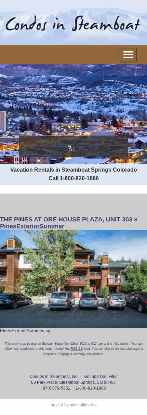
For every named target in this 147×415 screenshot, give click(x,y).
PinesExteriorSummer (32, 226)
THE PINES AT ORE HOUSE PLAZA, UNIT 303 (66, 219)
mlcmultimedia (83, 405)
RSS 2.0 (77, 348)
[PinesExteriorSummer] (73, 278)
